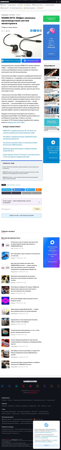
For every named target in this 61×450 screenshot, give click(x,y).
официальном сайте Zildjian (16, 122)
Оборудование (4, 14)
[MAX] (16, 386)
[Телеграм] (2, 386)
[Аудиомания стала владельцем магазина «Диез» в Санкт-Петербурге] (5, 322)
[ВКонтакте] (9, 386)
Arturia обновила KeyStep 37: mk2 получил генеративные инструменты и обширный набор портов (26, 342)
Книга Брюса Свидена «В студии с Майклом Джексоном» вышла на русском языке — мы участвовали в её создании (25, 289)
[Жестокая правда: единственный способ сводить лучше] (5, 301)
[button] (31, 31)
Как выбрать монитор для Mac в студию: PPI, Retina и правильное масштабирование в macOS (25, 352)
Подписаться (53, 157)
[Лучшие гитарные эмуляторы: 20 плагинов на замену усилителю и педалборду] (51, 84)
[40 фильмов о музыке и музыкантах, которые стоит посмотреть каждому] (51, 110)
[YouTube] (23, 386)
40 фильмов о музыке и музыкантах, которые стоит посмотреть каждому (51, 116)
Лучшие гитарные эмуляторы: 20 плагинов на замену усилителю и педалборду (51, 91)
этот (7, 441)
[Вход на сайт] (57, 2)
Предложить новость (51, 18)
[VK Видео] (30, 386)
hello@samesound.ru (35, 390)
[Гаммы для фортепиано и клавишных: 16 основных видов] (51, 98)
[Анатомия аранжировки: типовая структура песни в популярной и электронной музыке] (51, 122)
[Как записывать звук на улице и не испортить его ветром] (5, 256)
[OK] (51, 386)
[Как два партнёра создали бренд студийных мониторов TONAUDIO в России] (5, 364)
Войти (38, 209)
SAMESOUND (14, 439)
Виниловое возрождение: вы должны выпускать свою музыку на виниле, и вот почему (24, 278)
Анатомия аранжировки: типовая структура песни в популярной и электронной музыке (51, 128)
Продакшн (13, 258)
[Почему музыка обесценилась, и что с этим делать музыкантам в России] (5, 332)
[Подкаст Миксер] (44, 386)
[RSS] (58, 386)
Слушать (51, 53)
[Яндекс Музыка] (37, 386)
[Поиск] (59, 2)
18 (23, 334)
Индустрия (13, 282)
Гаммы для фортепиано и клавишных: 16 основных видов (50, 103)
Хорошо (46, 445)
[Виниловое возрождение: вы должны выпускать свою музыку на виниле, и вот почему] (5, 279)
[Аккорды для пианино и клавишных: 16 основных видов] (51, 72)
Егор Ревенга (12, 14)
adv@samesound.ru (33, 392)
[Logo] (4, 1)
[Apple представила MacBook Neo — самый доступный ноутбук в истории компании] (5, 311)
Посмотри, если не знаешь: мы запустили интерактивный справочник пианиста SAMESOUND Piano (24, 244)
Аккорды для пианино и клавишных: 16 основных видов (50, 78)
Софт (12, 248)
